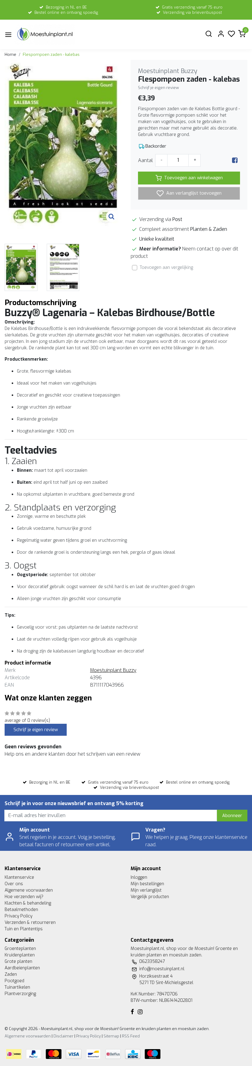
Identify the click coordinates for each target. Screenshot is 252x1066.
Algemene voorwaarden (29, 890)
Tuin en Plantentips (24, 929)
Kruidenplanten (20, 955)
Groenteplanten (20, 949)
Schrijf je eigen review (158, 87)
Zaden (11, 974)
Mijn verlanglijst (146, 890)
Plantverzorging (20, 994)
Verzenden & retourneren (30, 922)
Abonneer (232, 816)
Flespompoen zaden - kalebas (51, 54)
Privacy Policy (18, 916)
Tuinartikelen (17, 987)
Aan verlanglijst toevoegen (193, 193)
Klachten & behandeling (28, 903)
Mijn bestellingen (147, 884)
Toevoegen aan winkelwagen (193, 178)
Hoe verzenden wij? (24, 897)
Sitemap (111, 1036)
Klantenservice (19, 877)
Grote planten (18, 961)
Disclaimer (63, 1036)
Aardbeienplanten (22, 968)
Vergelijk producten (150, 897)
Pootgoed (14, 981)
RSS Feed (131, 1036)
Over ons (14, 884)
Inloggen (139, 877)
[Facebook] (235, 160)
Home (10, 54)
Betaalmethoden (21, 910)
